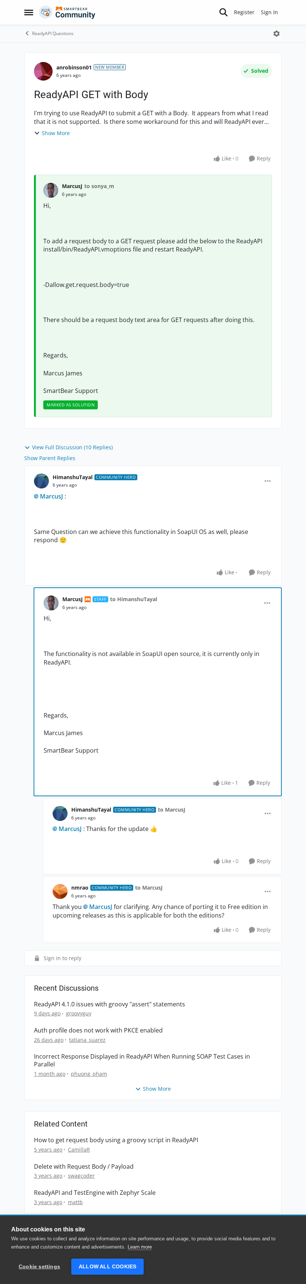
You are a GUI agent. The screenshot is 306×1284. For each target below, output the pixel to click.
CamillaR (79, 1149)
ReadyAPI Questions (53, 33)
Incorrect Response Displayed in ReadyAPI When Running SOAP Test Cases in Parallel (142, 1060)
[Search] (223, 12)
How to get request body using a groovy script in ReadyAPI (116, 1140)
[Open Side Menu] (29, 12)
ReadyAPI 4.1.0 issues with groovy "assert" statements (109, 1004)
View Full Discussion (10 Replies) (72, 447)
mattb (75, 1202)
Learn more (140, 1247)
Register (244, 12)
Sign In (269, 12)
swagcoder (81, 1175)
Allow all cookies (107, 1266)
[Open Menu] (276, 33)
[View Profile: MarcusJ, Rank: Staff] (51, 603)
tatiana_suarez (87, 1039)
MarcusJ (72, 186)
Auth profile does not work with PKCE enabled (98, 1030)
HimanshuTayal (73, 477)
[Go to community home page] (67, 12)
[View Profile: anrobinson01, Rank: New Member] (43, 71)
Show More (56, 133)
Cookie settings (39, 1266)
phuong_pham (89, 1073)
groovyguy (78, 1013)
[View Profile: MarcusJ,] (50, 190)
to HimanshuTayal (133, 599)
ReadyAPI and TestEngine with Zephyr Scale (95, 1193)
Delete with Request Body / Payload (84, 1167)
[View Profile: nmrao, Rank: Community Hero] (60, 891)
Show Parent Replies (49, 458)
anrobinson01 (74, 67)
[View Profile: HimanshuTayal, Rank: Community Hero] (41, 481)
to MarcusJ (171, 809)
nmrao (79, 887)
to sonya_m (99, 186)
